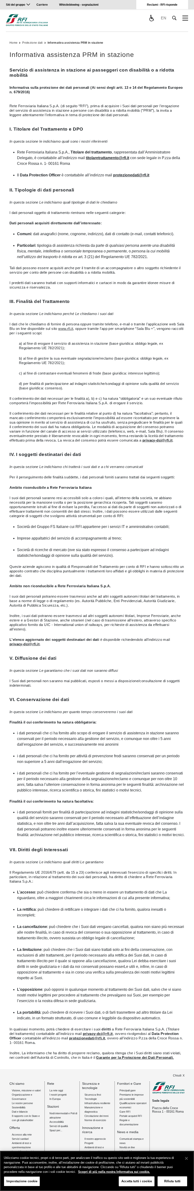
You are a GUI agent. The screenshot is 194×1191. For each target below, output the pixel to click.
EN (163, 18)
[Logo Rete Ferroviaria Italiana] (27, 20)
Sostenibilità (18, 1107)
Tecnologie (90, 1098)
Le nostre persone (22, 1103)
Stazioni (53, 1106)
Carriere (42, 4)
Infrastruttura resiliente (97, 1103)
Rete (50, 1083)
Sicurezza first (92, 1094)
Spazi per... (55, 1130)
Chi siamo (16, 1083)
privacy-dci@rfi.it (157, 440)
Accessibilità (56, 1121)
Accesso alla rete (22, 1134)
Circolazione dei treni (96, 1115)
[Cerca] (174, 18)
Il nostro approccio (95, 1138)
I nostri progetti (57, 1094)
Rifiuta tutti (172, 1181)
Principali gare (127, 1090)
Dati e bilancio (20, 1111)
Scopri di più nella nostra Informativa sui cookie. (114, 1172)
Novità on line (127, 1147)
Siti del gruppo (15, 4)
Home (13, 42)
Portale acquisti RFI (130, 1115)
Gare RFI (124, 1111)
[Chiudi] (186, 1158)
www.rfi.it (65, 329)
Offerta (14, 1128)
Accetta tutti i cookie (136, 1181)
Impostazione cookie (21, 1181)
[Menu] (185, 18)
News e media (127, 1132)
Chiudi (177, 1075)
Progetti (88, 1143)
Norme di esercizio (95, 1120)
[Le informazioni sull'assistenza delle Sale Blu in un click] (151, 18)
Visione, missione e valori (26, 1090)
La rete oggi (56, 1090)
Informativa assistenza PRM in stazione (75, 42)
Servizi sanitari (20, 1138)
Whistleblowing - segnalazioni (78, 4)
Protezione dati (32, 42)
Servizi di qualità (58, 1126)
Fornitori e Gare (129, 1083)
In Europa (55, 1098)
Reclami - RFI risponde (162, 4)
